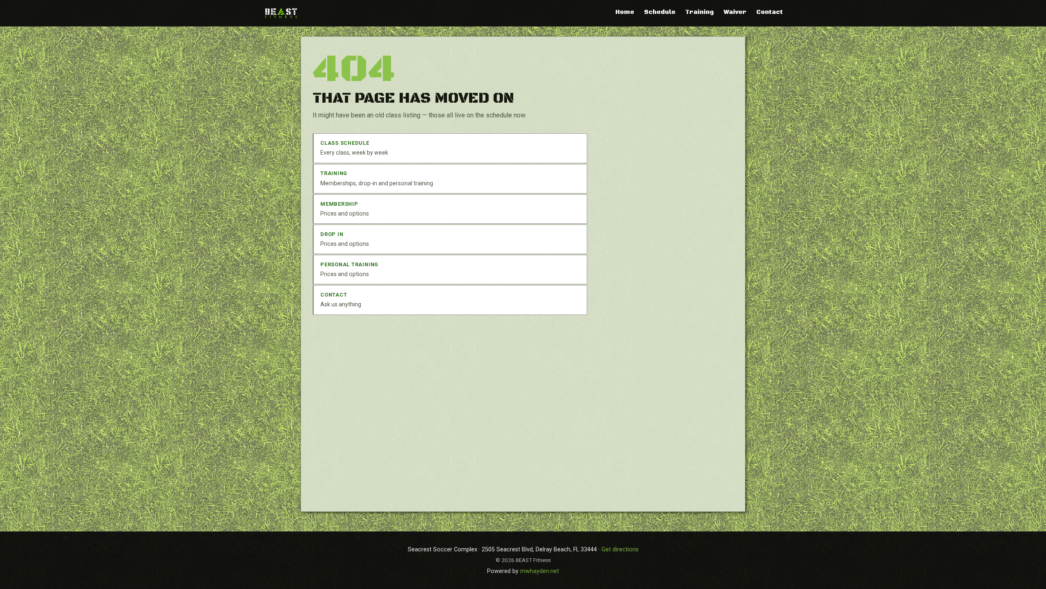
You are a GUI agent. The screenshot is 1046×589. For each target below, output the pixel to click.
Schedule (659, 12)
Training (699, 12)
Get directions (620, 549)
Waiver (735, 12)
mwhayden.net (539, 571)
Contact (769, 12)
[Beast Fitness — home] (281, 13)
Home (624, 12)
